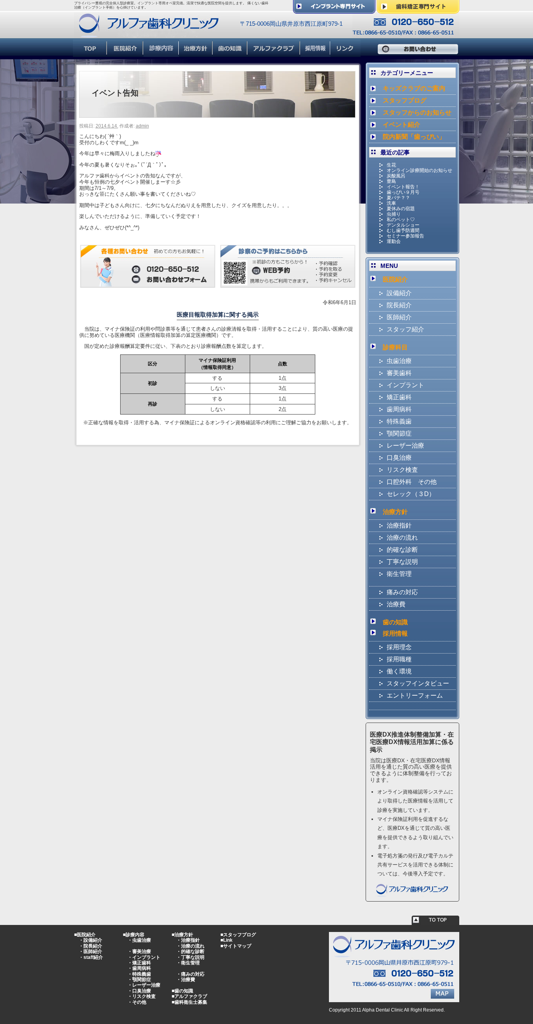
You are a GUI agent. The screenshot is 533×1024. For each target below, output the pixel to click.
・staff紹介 (91, 957)
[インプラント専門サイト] (334, 10)
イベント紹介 (401, 124)
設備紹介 (399, 293)
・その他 (137, 1002)
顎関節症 (399, 433)
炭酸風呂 (396, 176)
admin (142, 126)
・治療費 (185, 979)
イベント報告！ (403, 187)
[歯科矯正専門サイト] (418, 10)
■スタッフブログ (238, 934)
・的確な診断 (190, 951)
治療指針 (399, 525)
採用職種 (399, 659)
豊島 (391, 181)
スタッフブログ (404, 100)
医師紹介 (399, 317)
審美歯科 (399, 373)
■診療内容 (133, 934)
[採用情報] (315, 54)
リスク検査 (402, 469)
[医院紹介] (125, 54)
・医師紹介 (90, 951)
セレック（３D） (411, 494)
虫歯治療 (399, 361)
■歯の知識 (182, 991)
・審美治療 (139, 951)
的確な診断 (402, 549)
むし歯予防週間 (403, 230)
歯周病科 (399, 409)
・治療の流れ (190, 946)
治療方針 (395, 511)
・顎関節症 (139, 979)
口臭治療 (399, 457)
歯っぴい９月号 (403, 192)
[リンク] (345, 54)
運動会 (394, 241)
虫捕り (394, 214)
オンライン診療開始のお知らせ (419, 170)
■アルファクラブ (189, 996)
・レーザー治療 (144, 985)
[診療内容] (161, 54)
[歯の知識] (230, 54)
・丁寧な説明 (190, 957)
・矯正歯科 (139, 963)
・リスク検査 (142, 996)
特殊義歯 (399, 421)
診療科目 (395, 347)
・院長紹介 (90, 946)
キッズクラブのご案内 (414, 88)
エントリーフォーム (415, 695)
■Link (226, 940)
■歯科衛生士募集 (189, 1002)
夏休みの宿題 (401, 208)
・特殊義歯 (139, 974)
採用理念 (399, 647)
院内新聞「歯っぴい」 (414, 136)
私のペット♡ (401, 219)
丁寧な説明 (402, 561)
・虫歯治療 (139, 940)
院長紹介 (399, 305)
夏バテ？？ (398, 197)
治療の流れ (402, 537)
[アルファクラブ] (274, 54)
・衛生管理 (188, 963)
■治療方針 (182, 934)
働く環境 (399, 671)
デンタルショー (403, 225)
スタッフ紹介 (405, 329)
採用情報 (395, 633)
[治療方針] (196, 54)
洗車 (391, 203)
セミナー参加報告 (405, 236)
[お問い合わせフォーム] (147, 284)
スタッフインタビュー (418, 683)
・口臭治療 (139, 991)
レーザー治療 (405, 445)
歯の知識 (395, 622)
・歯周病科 (139, 968)
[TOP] (90, 54)
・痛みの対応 (190, 974)
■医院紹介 (85, 934)
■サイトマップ (235, 946)
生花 (391, 165)
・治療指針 (188, 940)
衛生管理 (399, 573)
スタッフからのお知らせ (417, 112)
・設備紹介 (90, 940)
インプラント (405, 385)
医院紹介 (395, 279)
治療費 (396, 604)
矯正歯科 (399, 397)
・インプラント (144, 957)
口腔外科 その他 (412, 481)
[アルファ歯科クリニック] (157, 34)
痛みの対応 (402, 592)
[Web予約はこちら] (287, 284)
